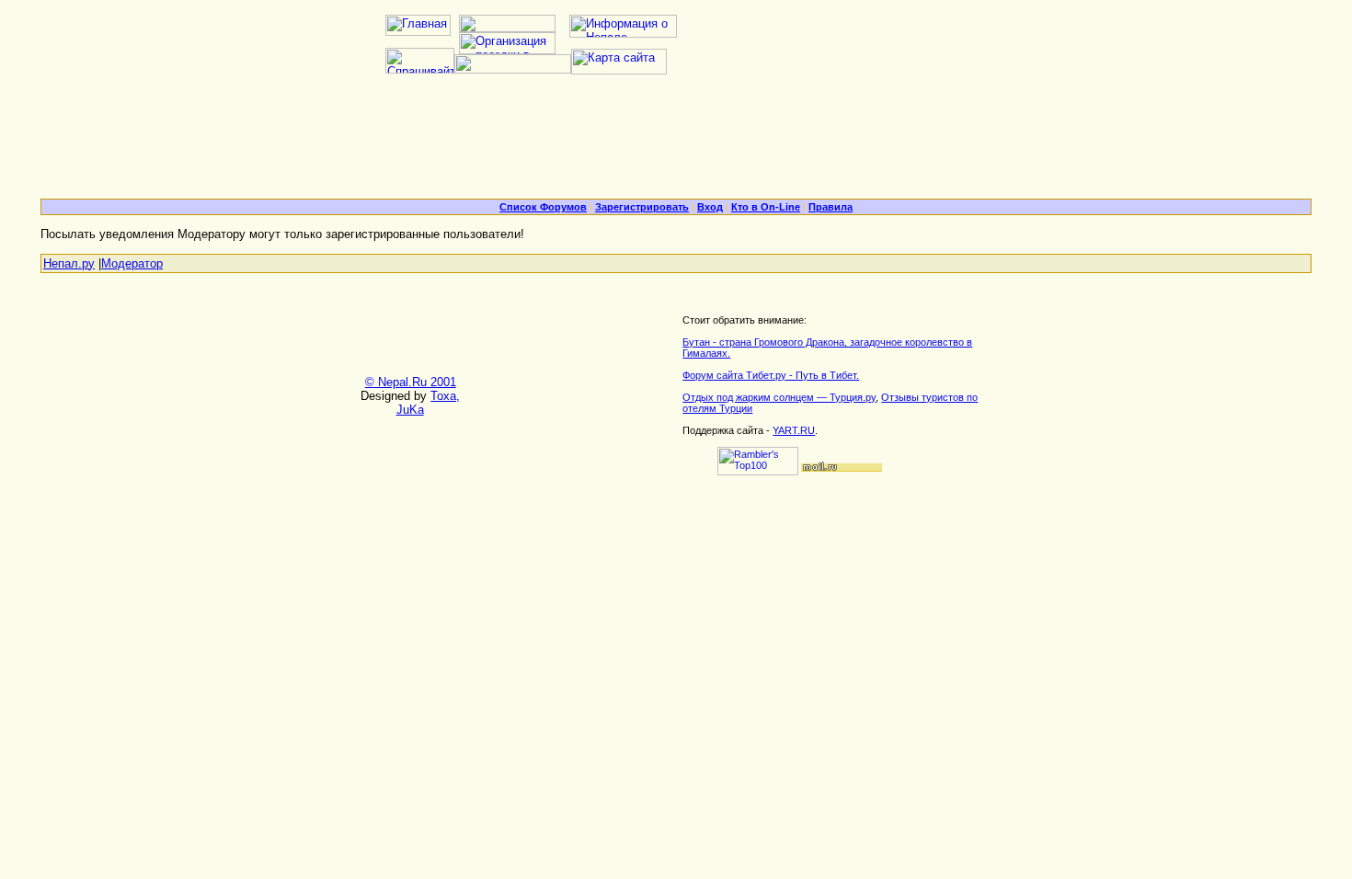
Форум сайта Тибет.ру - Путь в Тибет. (770, 375)
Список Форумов (543, 206)
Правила (830, 206)
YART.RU (794, 430)
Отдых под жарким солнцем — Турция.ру (779, 397)
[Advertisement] (676, 143)
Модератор (132, 263)
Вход (710, 206)
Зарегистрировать (642, 206)
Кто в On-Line (765, 206)
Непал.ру (69, 263)
